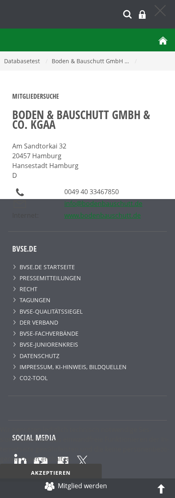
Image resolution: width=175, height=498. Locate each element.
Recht (28, 289)
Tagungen (35, 300)
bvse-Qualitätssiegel (51, 311)
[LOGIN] (142, 14)
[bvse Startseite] (163, 40)
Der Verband (39, 322)
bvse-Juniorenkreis (49, 344)
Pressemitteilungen (50, 278)
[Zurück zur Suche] (161, 10)
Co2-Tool (34, 378)
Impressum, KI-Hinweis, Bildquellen (73, 367)
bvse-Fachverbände (49, 333)
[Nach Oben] (161, 488)
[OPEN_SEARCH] (127, 13)
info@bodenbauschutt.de (103, 203)
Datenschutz (39, 356)
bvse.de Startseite (47, 267)
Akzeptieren (51, 472)
